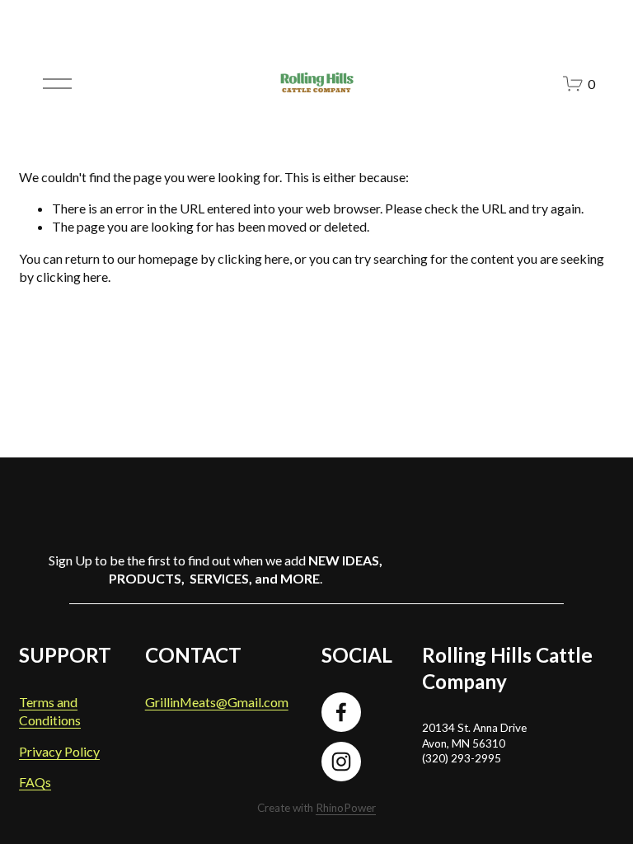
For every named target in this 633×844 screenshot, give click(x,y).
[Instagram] (341, 761)
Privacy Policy (59, 751)
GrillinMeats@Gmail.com (216, 702)
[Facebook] (341, 712)
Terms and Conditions (50, 711)
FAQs (35, 782)
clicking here (253, 258)
